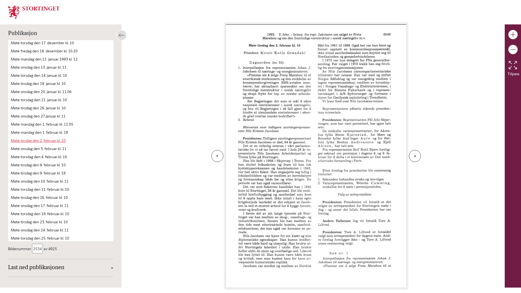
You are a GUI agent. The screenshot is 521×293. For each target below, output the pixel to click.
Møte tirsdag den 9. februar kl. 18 (38, 173)
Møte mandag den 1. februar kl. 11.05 (42, 124)
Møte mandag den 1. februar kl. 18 (39, 132)
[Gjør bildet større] (513, 34)
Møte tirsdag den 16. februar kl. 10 (39, 197)
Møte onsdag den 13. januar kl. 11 (38, 67)
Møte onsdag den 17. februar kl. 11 (40, 205)
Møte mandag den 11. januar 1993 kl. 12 (44, 59)
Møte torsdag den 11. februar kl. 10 (40, 189)
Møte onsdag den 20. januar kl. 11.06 (41, 91)
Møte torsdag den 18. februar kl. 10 (40, 213)
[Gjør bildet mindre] (513, 49)
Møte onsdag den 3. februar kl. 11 (38, 148)
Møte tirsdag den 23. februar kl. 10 (39, 221)
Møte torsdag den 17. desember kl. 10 (42, 42)
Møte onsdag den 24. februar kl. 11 (40, 230)
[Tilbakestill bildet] (512, 65)
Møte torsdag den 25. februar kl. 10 (40, 238)
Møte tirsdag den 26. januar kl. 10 (38, 107)
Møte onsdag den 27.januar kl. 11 (38, 116)
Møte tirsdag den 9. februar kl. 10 (38, 164)
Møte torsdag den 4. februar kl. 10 (39, 156)
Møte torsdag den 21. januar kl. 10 (39, 99)
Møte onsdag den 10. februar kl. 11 (40, 181)
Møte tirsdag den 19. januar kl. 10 (38, 83)
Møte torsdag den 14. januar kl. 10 (39, 75)
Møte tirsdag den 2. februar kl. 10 (38, 140)
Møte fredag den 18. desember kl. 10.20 (44, 50)
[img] (34, 12)
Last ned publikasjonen (36, 267)
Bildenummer (19, 248)
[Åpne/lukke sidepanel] (121, 35)
